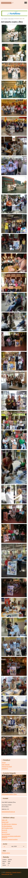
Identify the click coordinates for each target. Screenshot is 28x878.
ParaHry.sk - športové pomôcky (10, 839)
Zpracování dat (5, 874)
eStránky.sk (8, 872)
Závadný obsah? (16, 872)
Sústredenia (5, 768)
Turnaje (4, 762)
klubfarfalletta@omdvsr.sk (8, 811)
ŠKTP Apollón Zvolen (7, 828)
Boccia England (6, 834)
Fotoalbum (5, 18)
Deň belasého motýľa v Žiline (9, 794)
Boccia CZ (4, 832)
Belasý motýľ (5, 822)
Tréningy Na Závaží (7, 766)
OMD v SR (4, 820)
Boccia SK (4, 830)
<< (4, 846)
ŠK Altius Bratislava (7, 826)
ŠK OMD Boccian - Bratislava (9, 824)
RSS (11, 874)
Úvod (2, 18)
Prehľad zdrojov (6, 853)
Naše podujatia (10, 18)
